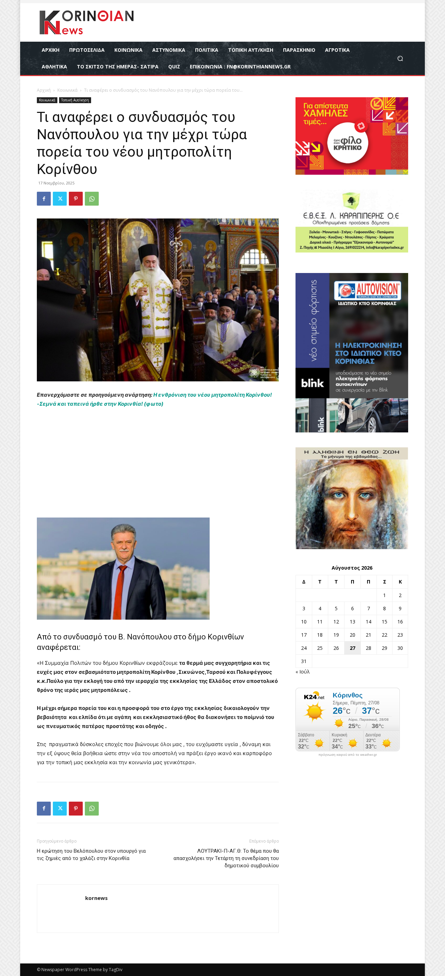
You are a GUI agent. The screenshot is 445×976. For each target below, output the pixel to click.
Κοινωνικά (67, 90)
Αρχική (44, 90)
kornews (96, 897)
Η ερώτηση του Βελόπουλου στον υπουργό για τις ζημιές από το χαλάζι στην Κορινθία (91, 854)
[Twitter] (60, 199)
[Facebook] (44, 199)
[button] (400, 58)
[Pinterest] (76, 199)
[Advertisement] (158, 466)
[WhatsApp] (92, 199)
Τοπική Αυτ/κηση (75, 100)
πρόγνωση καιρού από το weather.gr (347, 754)
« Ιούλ (303, 671)
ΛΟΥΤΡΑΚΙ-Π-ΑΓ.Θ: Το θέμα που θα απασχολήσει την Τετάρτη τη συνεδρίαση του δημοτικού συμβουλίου (226, 858)
